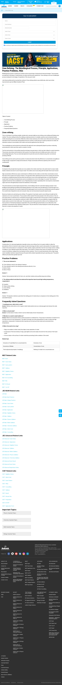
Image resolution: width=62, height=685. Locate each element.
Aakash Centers (4, 658)
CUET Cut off (52, 625)
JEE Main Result (40, 586)
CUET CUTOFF (5, 502)
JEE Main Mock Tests (41, 571)
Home (2, 10)
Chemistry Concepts (41, 602)
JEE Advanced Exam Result (9, 461)
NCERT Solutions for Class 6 (17, 597)
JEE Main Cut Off (40, 584)
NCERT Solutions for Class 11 (17, 615)
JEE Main (4, 394)
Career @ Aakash (5, 662)
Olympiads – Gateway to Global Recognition (54, 618)
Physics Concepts (41, 598)
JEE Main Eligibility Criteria (8, 413)
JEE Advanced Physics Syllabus (10, 454)
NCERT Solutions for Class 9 (17, 608)
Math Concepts (40, 595)
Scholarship (30, 6)
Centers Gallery (4, 669)
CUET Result (5, 493)
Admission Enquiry (5, 660)
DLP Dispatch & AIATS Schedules (54, 612)
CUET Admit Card (6, 477)
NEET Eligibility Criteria (7, 371)
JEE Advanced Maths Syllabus (9, 451)
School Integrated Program (21, 2)
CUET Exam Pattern (7, 480)
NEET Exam (5, 358)
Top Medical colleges (53, 609)
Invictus (14, 1)
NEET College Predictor (30, 582)
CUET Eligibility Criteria (8, 474)
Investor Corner (4, 579)
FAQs (2, 665)
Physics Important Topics (10, 513)
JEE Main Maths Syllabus (8, 422)
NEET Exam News (29, 584)
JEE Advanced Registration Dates (10, 467)
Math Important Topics (9, 527)
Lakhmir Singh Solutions (30, 605)
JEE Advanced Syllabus (8, 448)
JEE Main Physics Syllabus (9, 419)
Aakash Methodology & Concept (6, 575)
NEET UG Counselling (7, 377)
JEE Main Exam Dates (7, 403)
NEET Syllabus (6, 368)
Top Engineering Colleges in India (54, 607)
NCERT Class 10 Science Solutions (18, 625)
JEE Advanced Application (8, 442)
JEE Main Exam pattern (8, 406)
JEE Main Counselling (7, 432)
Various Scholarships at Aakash (18, 577)
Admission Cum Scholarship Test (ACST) (18, 573)
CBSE (2, 594)
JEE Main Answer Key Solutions (41, 575)
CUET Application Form (8, 506)
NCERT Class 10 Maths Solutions (18, 621)
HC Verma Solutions (29, 602)
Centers (10, 6)
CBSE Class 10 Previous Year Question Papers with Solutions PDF (54, 633)
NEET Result (27, 570)
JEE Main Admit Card (7, 429)
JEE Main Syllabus (6, 416)
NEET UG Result (6, 384)
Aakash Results (52, 594)
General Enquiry (4, 672)
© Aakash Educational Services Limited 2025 (51, 682)
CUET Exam (51, 621)
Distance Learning (7, 2)
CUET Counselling (6, 487)
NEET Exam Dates (6, 361)
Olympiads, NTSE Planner (54, 615)
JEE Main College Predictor (9, 400)
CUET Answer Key (6, 496)
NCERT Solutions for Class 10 (17, 611)
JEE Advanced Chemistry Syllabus (10, 458)
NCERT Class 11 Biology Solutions (18, 628)
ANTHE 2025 (51, 637)
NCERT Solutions (16, 594)
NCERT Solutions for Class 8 (17, 604)
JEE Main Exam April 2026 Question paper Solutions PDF (42, 578)
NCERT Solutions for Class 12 (17, 618)
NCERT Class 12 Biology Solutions (18, 642)
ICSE (2, 596)
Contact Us (3, 566)
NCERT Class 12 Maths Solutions (18, 649)
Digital (2, 1)
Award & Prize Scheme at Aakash (54, 603)
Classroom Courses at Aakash (18, 565)
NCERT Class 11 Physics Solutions (18, 638)
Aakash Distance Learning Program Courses (17, 569)
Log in (54, 1)
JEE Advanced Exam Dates (9, 438)
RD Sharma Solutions (29, 598)
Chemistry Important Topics (10, 520)
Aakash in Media (4, 577)
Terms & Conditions (5, 682)
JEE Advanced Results (54, 571)
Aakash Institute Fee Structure (53, 600)
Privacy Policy (20, 682)
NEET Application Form (30, 568)
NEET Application (6, 374)
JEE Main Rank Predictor (8, 397)
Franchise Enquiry (5, 667)
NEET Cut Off (5, 387)
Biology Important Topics (10, 534)
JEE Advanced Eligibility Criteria (10, 445)
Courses (16, 6)
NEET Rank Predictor (29, 580)
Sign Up (53, 3)
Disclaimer (13, 682)
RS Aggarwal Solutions (30, 600)
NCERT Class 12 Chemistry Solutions (17, 645)
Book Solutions (28, 595)
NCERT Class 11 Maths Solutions (18, 635)
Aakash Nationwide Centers (5, 569)
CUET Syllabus (6, 490)
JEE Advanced (52, 563)
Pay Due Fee (31, 2)
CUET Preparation (6, 499)
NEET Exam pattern (7, 365)
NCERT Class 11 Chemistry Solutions (17, 632)
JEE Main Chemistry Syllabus (9, 425)
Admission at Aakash (53, 596)
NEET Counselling (29, 577)
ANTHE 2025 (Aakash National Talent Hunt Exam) (17, 580)
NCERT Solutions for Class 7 (17, 601)
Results (22, 6)
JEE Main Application (7, 410)
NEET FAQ (4, 381)
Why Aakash (4, 571)
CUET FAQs (5, 483)
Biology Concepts (41, 600)
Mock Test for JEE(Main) (6, 674)
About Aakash (4, 563)
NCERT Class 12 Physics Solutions (18, 652)
